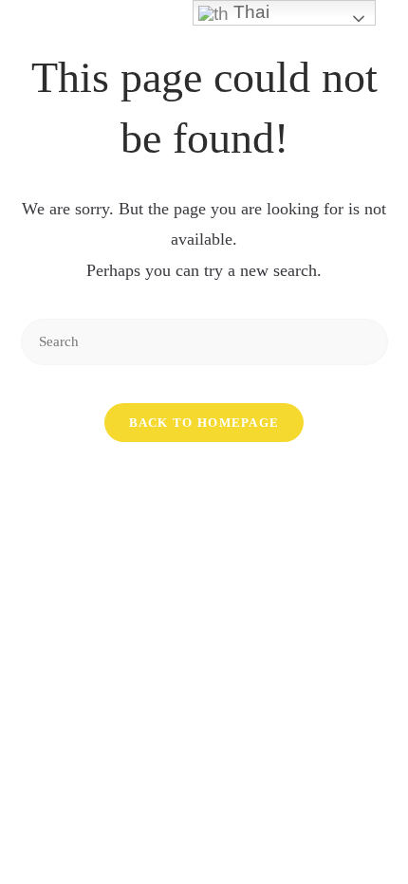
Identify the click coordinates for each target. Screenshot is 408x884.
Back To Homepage (204, 422)
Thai (249, 12)
